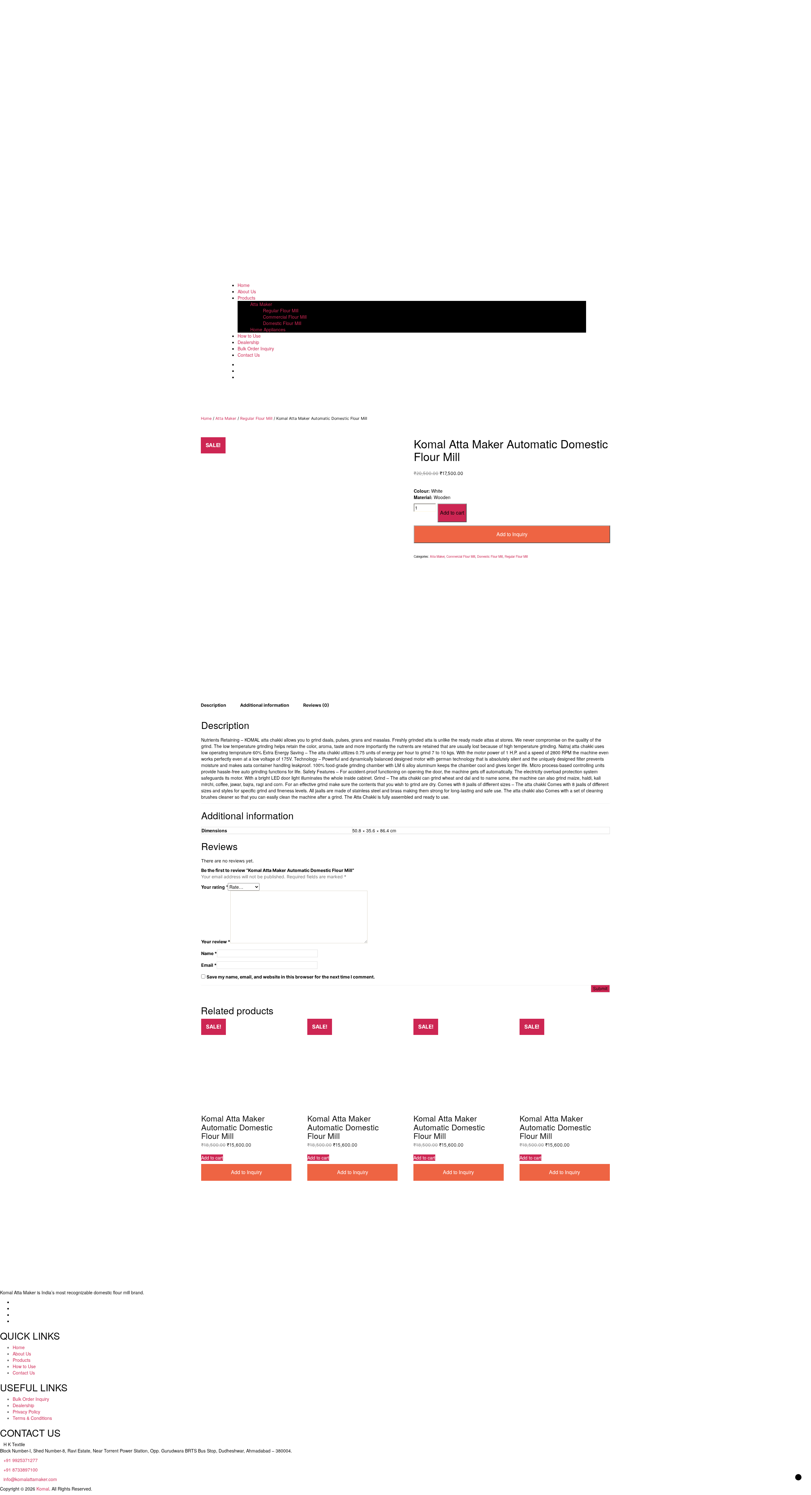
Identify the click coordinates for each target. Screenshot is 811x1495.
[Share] (790, 7)
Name (209, 953)
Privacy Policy (26, 1411)
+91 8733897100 (20, 1469)
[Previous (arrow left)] (11, 748)
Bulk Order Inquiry (256, 348)
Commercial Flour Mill (285, 317)
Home (244, 285)
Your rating (214, 887)
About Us (247, 291)
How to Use (249, 336)
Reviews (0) (316, 705)
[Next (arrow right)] (800, 748)
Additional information (264, 705)
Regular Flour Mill (280, 310)
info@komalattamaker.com (30, 1479)
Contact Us (249, 355)
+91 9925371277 (20, 1460)
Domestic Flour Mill (282, 323)
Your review (215, 941)
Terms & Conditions (32, 1418)
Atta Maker (261, 304)
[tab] (213, 705)
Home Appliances (267, 329)
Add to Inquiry (511, 534)
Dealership (248, 342)
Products (246, 298)
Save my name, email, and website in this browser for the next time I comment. (291, 976)
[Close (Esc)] (804, 7)
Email (209, 965)
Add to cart (452, 512)
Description (213, 705)
